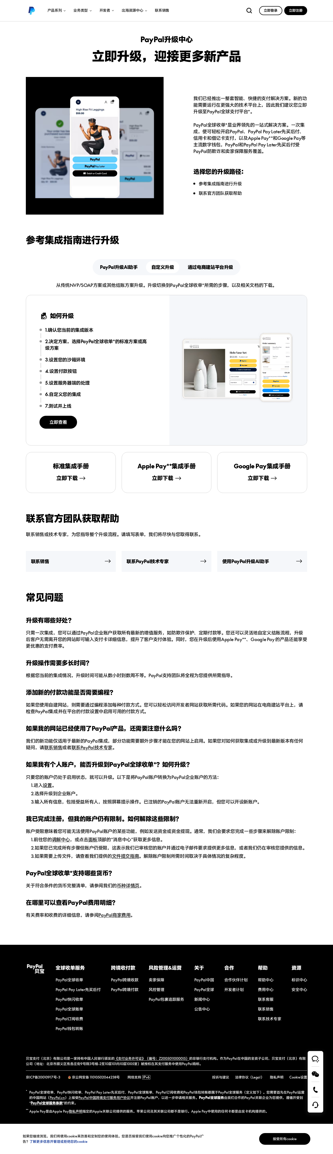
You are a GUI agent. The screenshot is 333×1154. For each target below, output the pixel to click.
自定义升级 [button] (162, 267)
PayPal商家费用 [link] (114, 915)
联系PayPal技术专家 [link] (91, 747)
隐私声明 (75, 1111)
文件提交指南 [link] (125, 856)
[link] (32, 11)
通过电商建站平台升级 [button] (210, 267)
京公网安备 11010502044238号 (96, 1077)
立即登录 (270, 10)
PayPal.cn (57, 1098)
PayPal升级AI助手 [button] (118, 267)
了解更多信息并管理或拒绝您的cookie (58, 1141)
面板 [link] (92, 839)
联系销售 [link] (162, 11)
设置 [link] (47, 785)
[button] (78, 967)
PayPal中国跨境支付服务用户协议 (104, 1098)
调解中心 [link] (61, 839)
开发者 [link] (104, 11)
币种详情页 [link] (128, 885)
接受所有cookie (285, 1139)
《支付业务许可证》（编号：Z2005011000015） (152, 1058)
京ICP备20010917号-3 (43, 1077)
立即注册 (296, 10)
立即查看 (58, 422)
